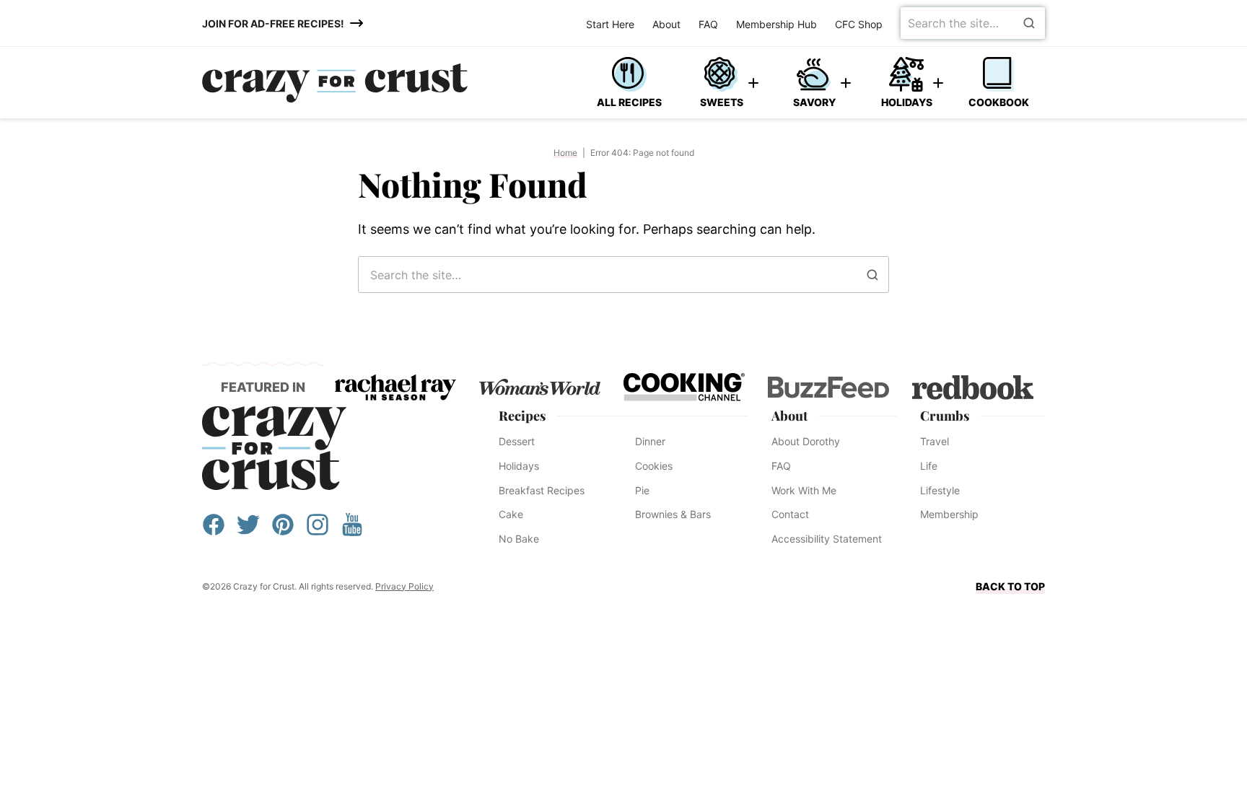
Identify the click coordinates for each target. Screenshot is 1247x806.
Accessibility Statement (826, 539)
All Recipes (629, 102)
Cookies (654, 466)
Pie (642, 490)
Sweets (721, 102)
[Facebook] (213, 531)
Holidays (906, 102)
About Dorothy (805, 441)
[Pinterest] (282, 531)
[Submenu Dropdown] (753, 83)
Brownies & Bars (673, 514)
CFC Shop (859, 24)
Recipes (522, 415)
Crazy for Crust (274, 448)
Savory (814, 102)
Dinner (650, 441)
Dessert (517, 441)
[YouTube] (352, 531)
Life (928, 466)
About (666, 24)
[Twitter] (248, 531)
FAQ (708, 24)
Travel (934, 441)
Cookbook (998, 102)
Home (565, 152)
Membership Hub (776, 24)
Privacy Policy (404, 586)
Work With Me (803, 490)
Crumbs (944, 415)
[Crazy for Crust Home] (335, 82)
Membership (949, 514)
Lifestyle (940, 490)
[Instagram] (317, 531)
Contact (790, 514)
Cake (511, 514)
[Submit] (1029, 23)
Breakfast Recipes (542, 490)
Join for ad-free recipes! (273, 23)
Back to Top (1010, 586)
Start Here (610, 24)
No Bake (519, 539)
